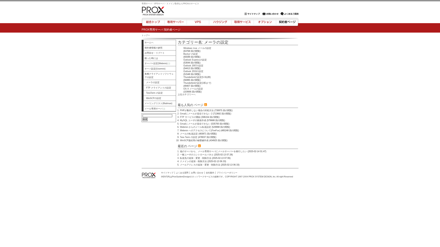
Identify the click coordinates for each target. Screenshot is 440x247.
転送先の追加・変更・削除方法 (195, 158)
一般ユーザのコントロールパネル (196, 154)
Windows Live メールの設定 (197, 48)
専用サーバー (175, 23)
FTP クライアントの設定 (158, 87)
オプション (265, 23)
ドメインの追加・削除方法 (193, 161)
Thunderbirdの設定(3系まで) (197, 83)
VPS (197, 23)
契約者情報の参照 (153, 47)
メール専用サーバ (154, 108)
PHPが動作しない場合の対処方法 (197, 110)
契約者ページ (287, 23)
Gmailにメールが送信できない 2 (196, 113)
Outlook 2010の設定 (193, 71)
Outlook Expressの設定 (195, 59)
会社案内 (210, 173)
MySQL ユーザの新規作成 (193, 120)
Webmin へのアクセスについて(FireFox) (200, 130)
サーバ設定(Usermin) (155, 68)
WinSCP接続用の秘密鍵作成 (194, 140)
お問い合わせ (270, 14)
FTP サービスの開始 (190, 117)
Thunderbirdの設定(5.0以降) (197, 77)
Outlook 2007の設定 (193, 65)
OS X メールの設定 (193, 88)
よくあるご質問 (289, 14)
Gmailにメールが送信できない (195, 123)
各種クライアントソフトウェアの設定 (159, 76)
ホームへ (149, 42)
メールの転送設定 (189, 133)
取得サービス (242, 23)
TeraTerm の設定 (154, 93)
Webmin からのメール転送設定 (195, 127)
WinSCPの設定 (153, 98)
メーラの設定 (153, 82)
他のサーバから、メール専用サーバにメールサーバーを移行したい (213, 151)
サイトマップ (252, 14)
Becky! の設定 (190, 54)
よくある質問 (182, 173)
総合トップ (153, 23)
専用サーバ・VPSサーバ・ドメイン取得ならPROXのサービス (170, 3)
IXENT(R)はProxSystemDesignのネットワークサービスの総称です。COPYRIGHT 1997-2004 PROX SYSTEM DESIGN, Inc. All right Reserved (227, 176)
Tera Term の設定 (188, 137)
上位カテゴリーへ (187, 94)
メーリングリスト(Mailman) (158, 103)
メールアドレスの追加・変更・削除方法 (200, 164)
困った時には (151, 58)
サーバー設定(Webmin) (156, 63)
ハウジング (220, 23)
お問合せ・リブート (155, 53)
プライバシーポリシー (227, 173)
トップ (145, 35)
